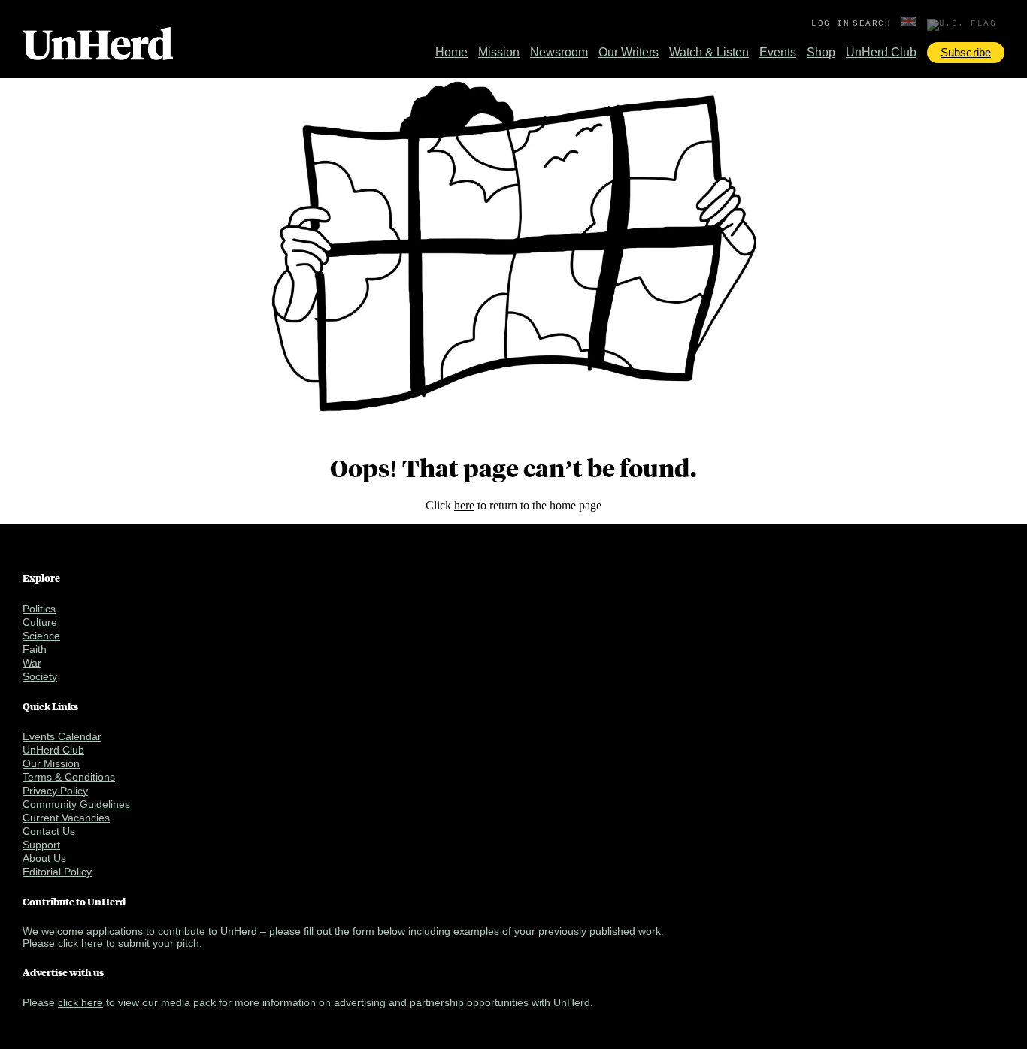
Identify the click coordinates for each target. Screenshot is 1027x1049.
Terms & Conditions (69, 777)
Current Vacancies (66, 818)
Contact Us (49, 831)
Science (41, 636)
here (464, 505)
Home (451, 52)
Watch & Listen (709, 52)
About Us (44, 858)
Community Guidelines (76, 804)
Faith (35, 649)
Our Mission (51, 763)
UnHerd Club (881, 52)
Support (41, 845)
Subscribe (966, 52)
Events (777, 52)
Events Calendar (62, 736)
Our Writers (628, 52)
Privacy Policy (55, 790)
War (32, 663)
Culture (40, 622)
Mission (499, 52)
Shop (821, 52)
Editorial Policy (57, 872)
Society (40, 676)
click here (80, 943)
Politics (39, 609)
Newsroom (559, 52)
